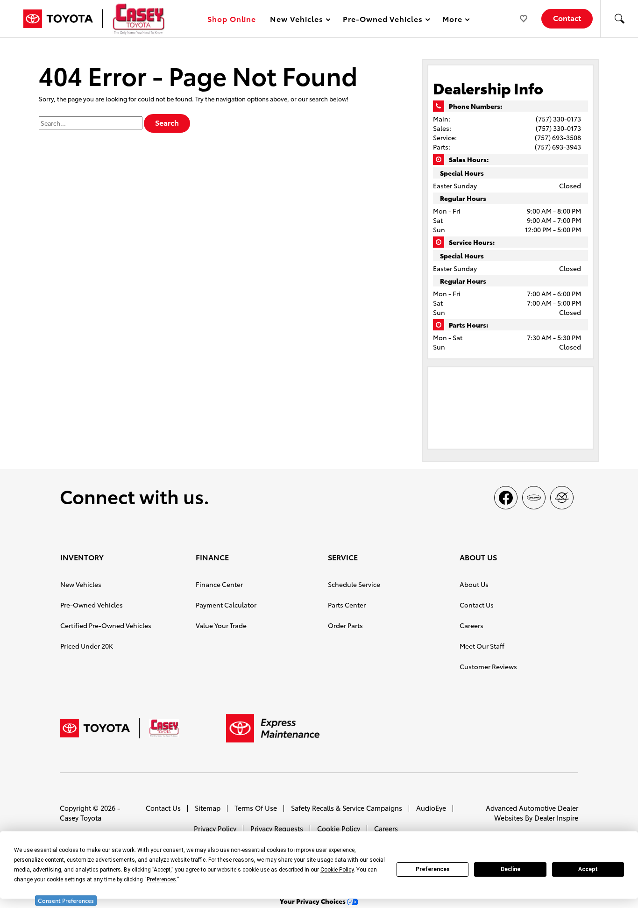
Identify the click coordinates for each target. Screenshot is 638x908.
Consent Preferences (66, 900)
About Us (474, 584)
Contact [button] (567, 17)
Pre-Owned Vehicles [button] (382, 20)
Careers (471, 625)
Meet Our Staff (482, 646)
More (452, 20)
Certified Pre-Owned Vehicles (105, 625)
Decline (510, 869)
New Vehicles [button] (296, 20)
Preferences (433, 869)
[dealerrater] (562, 497)
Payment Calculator (226, 604)
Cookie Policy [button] (337, 869)
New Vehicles (80, 584)
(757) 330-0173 (558, 118)
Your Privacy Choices (313, 901)
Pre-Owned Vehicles (91, 604)
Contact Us (477, 604)
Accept (588, 869)
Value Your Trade (221, 625)
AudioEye (431, 808)
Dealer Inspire (556, 817)
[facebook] (505, 497)
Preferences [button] (161, 879)
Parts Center (347, 604)
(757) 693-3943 (558, 146)
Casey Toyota (80, 817)
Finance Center (219, 584)
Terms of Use (255, 808)
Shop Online (231, 18)
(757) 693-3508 (558, 137)
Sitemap (207, 808)
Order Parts (345, 625)
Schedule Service (354, 584)
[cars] (534, 497)
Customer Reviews (488, 666)
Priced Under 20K (86, 646)
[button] (619, 18)
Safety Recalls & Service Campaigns (346, 808)
